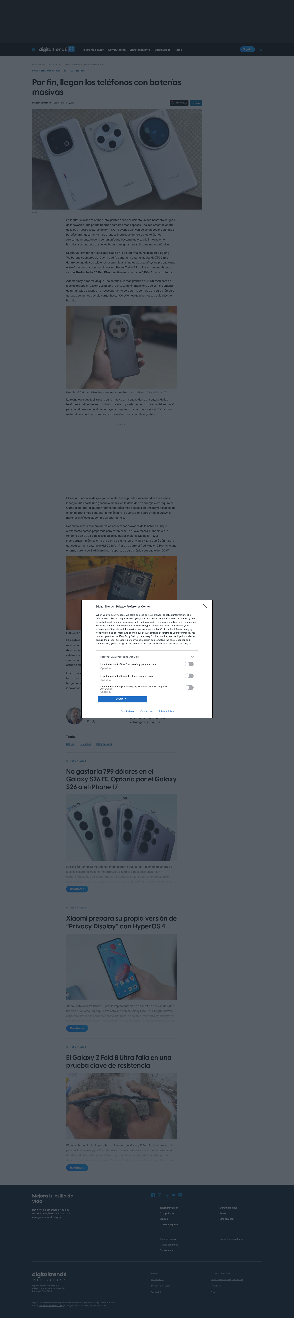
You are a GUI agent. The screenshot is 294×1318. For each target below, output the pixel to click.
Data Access (147, 711)
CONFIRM (122, 699)
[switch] (189, 664)
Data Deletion (127, 711)
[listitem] (147, 656)
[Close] (206, 607)
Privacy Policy (166, 711)
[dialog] (147, 659)
